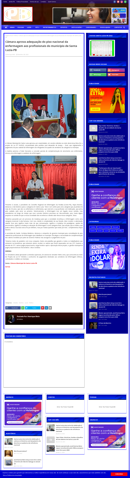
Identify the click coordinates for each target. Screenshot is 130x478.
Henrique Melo (11, 54)
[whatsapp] (125, 1)
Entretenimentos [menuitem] (49, 27)
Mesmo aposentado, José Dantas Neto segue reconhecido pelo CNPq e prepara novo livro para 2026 (112, 150)
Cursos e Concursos (104, 227)
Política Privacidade (22, 2)
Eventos (21, 303)
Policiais (113, 231)
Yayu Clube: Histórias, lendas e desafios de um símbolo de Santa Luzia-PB (110, 128)
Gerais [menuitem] (12, 27)
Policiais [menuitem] (21, 27)
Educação (115, 227)
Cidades (15, 303)
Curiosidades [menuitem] (91, 27)
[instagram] (121, 1)
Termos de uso (34, 2)
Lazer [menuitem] (29, 27)
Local (26, 303)
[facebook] (114, 1)
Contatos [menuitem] (118, 27)
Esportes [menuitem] (63, 27)
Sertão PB (12, 2)
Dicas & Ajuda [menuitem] (105, 27)
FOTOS (7, 267)
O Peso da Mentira (105, 323)
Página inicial (9, 35)
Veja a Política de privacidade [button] (12, 475)
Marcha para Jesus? (105, 294)
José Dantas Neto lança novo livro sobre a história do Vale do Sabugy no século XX (111, 160)
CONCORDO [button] (119, 474)
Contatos (43, 2)
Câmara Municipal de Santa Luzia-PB (23, 263)
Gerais (100, 231)
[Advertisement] (44, 73)
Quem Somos (52, 2)
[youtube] (118, 1)
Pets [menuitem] (37, 27)
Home (5, 2)
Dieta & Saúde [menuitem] (77, 27)
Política (16, 35)
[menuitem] (5, 27)
